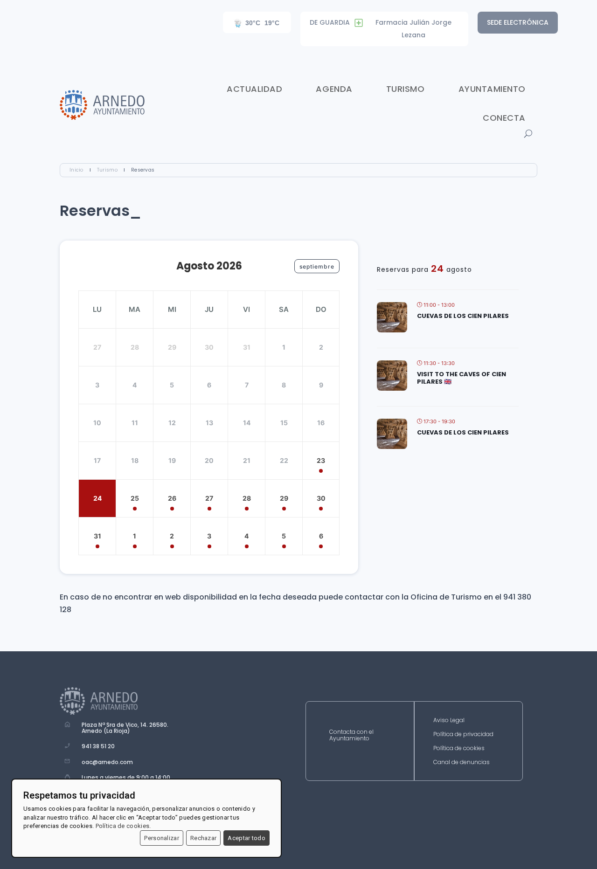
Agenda (334, 89)
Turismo (405, 89)
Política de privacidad (463, 734)
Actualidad (254, 89)
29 (284, 498)
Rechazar (203, 838)
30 (321, 498)
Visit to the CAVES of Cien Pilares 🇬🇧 (461, 378)
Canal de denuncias (461, 762)
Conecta (504, 118)
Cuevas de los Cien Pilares (463, 315)
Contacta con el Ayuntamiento (351, 735)
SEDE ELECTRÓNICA (517, 22)
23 (321, 460)
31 (97, 536)
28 (247, 498)
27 (209, 498)
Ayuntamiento (492, 89)
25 (135, 498)
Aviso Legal (449, 720)
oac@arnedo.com (107, 762)
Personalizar (161, 838)
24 (97, 498)
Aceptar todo (246, 838)
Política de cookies (459, 748)
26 (172, 498)
